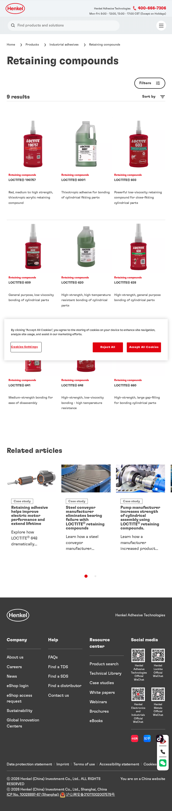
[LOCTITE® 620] (86, 271)
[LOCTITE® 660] (138, 374)
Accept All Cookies (144, 347)
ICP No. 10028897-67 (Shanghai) (33, 794)
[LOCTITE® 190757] (33, 168)
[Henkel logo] (16, 8)
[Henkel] (18, 615)
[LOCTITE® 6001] (86, 168)
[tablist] (86, 576)
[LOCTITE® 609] (33, 271)
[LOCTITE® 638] (138, 271)
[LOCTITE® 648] (86, 374)
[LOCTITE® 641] (33, 374)
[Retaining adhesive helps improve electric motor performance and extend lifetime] (31, 513)
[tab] (86, 576)
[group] (86, 521)
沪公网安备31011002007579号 (90, 794)
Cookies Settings (24, 347)
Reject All (107, 347)
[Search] (14, 25)
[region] (86, 339)
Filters (145, 83)
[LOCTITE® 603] (138, 168)
